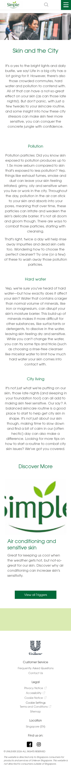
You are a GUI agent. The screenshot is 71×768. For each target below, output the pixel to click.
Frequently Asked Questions (35, 668)
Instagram (40, 744)
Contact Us (35, 673)
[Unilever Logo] (35, 654)
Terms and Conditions (34, 706)
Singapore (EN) (35, 726)
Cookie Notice (33, 698)
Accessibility (33, 693)
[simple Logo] (13, 7)
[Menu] (66, 5)
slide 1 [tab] (35, 584)
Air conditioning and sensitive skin (31, 544)
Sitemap (35, 711)
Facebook (31, 744)
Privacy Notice (33, 688)
